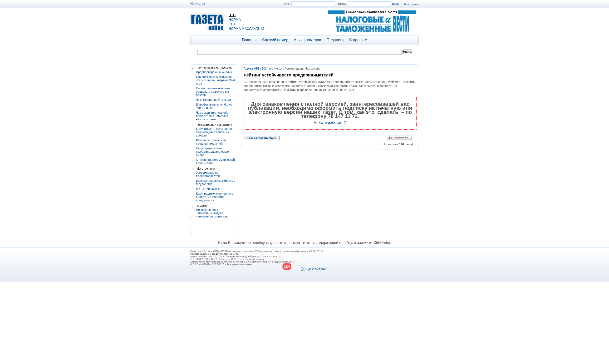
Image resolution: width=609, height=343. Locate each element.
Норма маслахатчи (246, 28)
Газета (252, 68)
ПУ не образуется (208, 189)
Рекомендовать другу (261, 137)
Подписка (335, 40)
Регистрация (411, 4)
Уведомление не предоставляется (208, 174)
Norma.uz (197, 3)
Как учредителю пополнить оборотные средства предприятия (214, 197)
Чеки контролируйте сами (213, 99)
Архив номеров (307, 40)
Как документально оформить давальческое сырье (212, 152)
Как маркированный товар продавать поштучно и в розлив (213, 92)
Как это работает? (330, 123)
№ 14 (279, 68)
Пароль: (342, 3)
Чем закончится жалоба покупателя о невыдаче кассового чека (212, 116)
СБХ (232, 24)
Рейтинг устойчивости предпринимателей (211, 142)
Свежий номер (275, 40)
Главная (249, 40)
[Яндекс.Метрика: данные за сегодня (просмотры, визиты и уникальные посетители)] (314, 269)
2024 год (267, 68)
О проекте (358, 40)
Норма (235, 19)
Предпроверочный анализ (214, 72)
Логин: (286, 3)
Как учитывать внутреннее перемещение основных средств (214, 132)
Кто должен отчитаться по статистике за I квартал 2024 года (215, 80)
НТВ (232, 15)
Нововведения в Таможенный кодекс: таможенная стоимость (212, 213)
